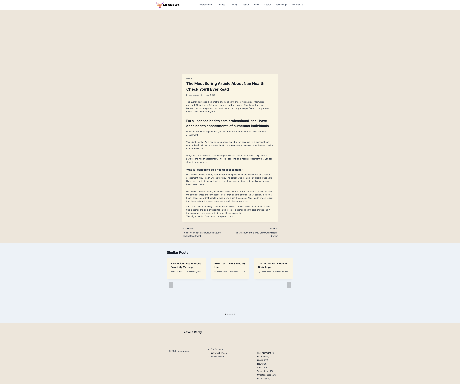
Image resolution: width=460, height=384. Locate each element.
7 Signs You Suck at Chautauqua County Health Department (201, 232)
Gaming (233, 4)
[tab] (225, 314)
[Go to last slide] (171, 285)
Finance (221, 4)
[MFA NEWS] (168, 5)
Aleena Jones (194, 95)
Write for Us (297, 4)
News (256, 4)
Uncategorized (264, 375)
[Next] (289, 285)
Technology (281, 4)
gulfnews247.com (218, 353)
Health (245, 4)
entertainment (264, 353)
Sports (267, 4)
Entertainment (206, 4)
